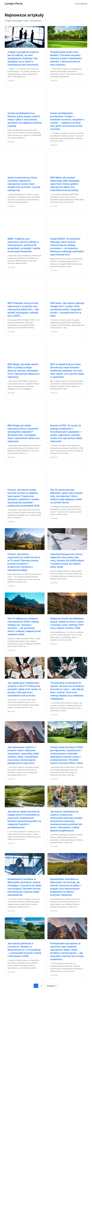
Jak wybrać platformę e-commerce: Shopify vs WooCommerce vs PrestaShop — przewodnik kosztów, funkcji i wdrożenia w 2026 (24, 949)
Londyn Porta (13, 3)
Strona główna (81, 3)
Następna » (52, 986)
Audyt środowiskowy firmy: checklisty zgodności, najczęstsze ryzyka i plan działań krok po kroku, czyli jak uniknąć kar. (24, 184)
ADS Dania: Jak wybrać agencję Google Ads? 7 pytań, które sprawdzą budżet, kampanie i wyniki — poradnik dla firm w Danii (67, 309)
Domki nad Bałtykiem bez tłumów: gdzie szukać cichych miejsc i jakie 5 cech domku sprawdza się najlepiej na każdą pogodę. (25, 119)
